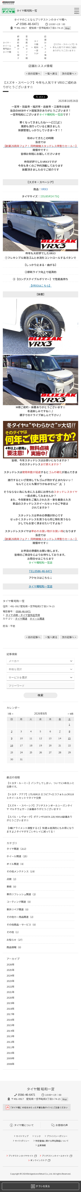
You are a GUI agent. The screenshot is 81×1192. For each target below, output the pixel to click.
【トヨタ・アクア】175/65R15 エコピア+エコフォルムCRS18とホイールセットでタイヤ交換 (40, 796)
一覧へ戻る (51, 73)
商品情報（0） (15, 947)
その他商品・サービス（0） (22, 924)
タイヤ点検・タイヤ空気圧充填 (23, 615)
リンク (37, 1136)
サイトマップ (22, 1136)
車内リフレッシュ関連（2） (22, 894)
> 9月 (70, 713)
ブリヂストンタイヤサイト (20, 1155)
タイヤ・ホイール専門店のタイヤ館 (7, 47)
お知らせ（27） (15, 939)
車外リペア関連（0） (18, 909)
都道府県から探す (18, 47)
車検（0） (12, 886)
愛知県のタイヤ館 (27, 47)
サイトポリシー (22, 1140)
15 (69, 738)
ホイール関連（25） (18, 856)
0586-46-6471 (29, 24)
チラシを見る (43, 1186)
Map (67, 28)
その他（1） (13, 932)
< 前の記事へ (33, 73)
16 (11, 745)
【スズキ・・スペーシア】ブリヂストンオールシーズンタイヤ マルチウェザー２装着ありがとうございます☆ (39, 807)
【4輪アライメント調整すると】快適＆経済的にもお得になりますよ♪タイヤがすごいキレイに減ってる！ (40, 829)
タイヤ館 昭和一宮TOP (36, 47)
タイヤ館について (24, 1125)
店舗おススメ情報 (45, 47)
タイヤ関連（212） (17, 848)
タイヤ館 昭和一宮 (27, 10)
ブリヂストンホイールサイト (55, 1155)
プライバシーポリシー (57, 1136)
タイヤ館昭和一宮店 (40, 586)
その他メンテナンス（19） (21, 871)
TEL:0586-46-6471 (40, 571)
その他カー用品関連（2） (21, 917)
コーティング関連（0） (19, 901)
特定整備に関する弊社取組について (52, 1140)
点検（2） (12, 879)
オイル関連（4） (16, 864)
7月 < (10, 713)
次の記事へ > (69, 73)
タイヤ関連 (21, 618)
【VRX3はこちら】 (40, 285)
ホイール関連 (37, 618)
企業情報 (41, 1145)
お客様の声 (62, 1125)
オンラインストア (38, 1160)
